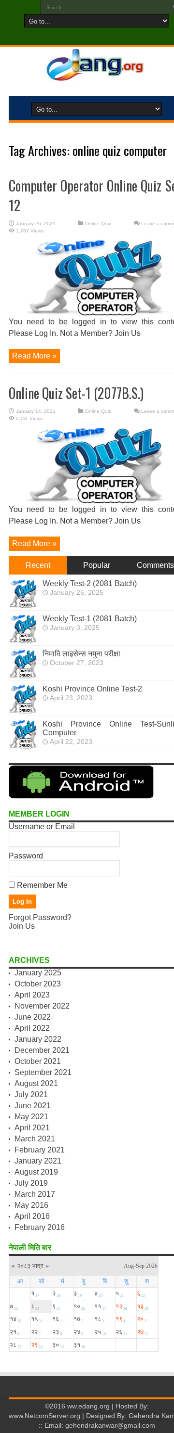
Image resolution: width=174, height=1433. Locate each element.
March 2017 (34, 1194)
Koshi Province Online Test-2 (92, 689)
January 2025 (37, 973)
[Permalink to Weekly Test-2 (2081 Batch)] (23, 605)
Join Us (22, 926)
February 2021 (39, 1150)
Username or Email (42, 826)
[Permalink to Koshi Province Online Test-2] (23, 711)
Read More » (34, 356)
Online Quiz (98, 223)
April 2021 (32, 1128)
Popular (96, 565)
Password (26, 856)
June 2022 (32, 1017)
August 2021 (36, 1083)
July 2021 (31, 1094)
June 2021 (32, 1105)
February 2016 (39, 1227)
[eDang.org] (96, 75)
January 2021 (37, 1161)
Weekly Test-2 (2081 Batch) (90, 583)
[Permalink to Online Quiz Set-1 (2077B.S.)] (97, 501)
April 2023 (32, 995)
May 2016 (31, 1205)
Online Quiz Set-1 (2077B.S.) (76, 393)
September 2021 (43, 1072)
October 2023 (37, 984)
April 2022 (32, 1028)
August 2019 (36, 1172)
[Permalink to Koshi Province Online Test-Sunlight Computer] (23, 746)
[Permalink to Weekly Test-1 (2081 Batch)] (23, 641)
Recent (38, 565)
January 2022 (37, 1039)
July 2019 (31, 1183)
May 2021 (31, 1117)
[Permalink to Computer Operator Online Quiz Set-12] (97, 313)
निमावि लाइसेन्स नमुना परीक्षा (81, 654)
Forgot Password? (40, 917)
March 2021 (34, 1139)
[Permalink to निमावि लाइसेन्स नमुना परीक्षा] (23, 676)
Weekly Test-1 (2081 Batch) (90, 618)
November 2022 (42, 1006)
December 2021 (42, 1050)
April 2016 (32, 1216)
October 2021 (37, 1061)
